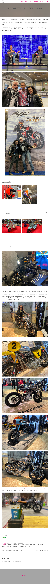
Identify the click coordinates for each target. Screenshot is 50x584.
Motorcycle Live (5, 546)
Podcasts (36, 1)
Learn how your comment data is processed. (32, 564)
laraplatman (6, 540)
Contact (46, 1)
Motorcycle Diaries (11, 543)
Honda (31, 544)
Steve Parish (28, 546)
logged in (10, 561)
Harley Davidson (25, 544)
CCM (19, 544)
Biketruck (14, 544)
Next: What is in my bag (42, 550)
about (41, 1)
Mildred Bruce (28, 1)
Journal (21, 1)
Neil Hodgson (13, 546)
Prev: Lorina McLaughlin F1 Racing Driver (12, 550)
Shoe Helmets (21, 546)
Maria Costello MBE (38, 544)
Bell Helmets (8, 544)
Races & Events (20, 543)
